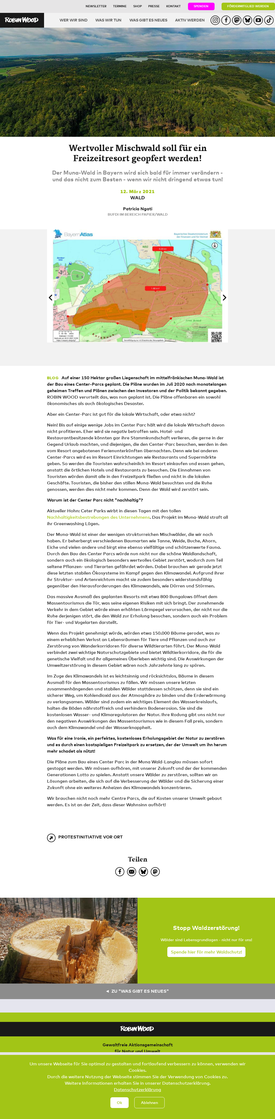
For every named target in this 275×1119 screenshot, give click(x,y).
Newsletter (96, 6)
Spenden (201, 6)
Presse (154, 6)
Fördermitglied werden (248, 6)
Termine (119, 6)
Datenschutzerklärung (137, 1089)
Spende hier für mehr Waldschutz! (206, 952)
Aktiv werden (190, 20)
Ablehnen (149, 1102)
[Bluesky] (143, 871)
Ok (119, 1102)
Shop (137, 6)
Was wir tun (108, 20)
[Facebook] (119, 871)
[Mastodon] (155, 871)
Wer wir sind (74, 20)
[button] (50, 298)
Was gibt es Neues (148, 20)
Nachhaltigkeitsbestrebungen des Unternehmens (98, 517)
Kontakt (173, 6)
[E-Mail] (131, 871)
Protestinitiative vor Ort (90, 837)
